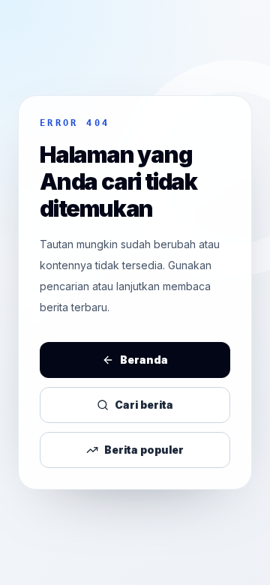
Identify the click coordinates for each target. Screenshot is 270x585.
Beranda (144, 359)
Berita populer (144, 449)
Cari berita (144, 404)
